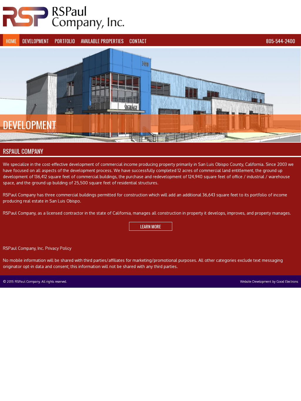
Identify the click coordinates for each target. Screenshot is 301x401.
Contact (138, 41)
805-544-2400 (280, 41)
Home (11, 41)
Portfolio (65, 41)
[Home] (63, 28)
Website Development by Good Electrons (269, 281)
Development (35, 41)
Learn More (150, 226)
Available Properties (102, 41)
